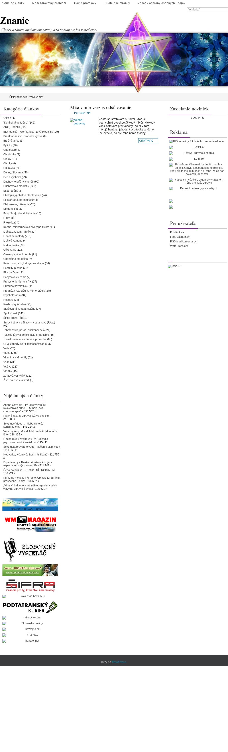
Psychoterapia (12, 295)
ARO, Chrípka (11, 127)
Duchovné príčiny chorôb (18, 181)
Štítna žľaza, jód (13, 317)
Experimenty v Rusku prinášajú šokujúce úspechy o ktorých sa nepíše (28, 464)
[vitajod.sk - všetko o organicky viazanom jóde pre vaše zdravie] (197, 181)
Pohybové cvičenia (14, 277)
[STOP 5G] (30, 635)
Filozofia (8, 222)
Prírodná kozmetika (15, 286)
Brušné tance (11, 140)
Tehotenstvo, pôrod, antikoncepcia (24, 330)
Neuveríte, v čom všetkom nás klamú (25, 454)
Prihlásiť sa (177, 232)
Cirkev (7, 159)
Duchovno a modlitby (16, 186)
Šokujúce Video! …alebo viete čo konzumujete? (23, 425)
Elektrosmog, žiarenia (16, 204)
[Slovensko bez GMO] (30, 596)
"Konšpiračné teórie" (15, 122)
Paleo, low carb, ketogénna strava (23, 263)
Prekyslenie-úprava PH (17, 281)
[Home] (3, 97)
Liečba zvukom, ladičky (17, 231)
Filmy (6, 218)
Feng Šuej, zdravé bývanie (19, 213)
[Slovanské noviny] (30, 623)
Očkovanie (9, 249)
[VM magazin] (30, 523)
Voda (6, 362)
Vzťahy (7, 371)
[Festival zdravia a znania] (197, 153)
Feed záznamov (179, 236)
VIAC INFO (197, 118)
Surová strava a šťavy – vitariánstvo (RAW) (29, 322)
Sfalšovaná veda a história (19, 308)
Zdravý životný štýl (14, 375)
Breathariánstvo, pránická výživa (23, 136)
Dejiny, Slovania (13, 172)
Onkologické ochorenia (17, 254)
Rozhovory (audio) (14, 304)
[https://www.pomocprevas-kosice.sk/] (30, 504)
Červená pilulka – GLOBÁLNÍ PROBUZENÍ (29, 470)
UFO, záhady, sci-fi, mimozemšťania (25, 344)
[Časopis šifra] (30, 585)
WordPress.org (179, 246)
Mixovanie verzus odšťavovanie (100, 107)
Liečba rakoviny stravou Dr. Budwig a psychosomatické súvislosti (25, 440)
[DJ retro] (197, 159)
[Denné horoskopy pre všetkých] (197, 188)
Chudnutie (9, 154)
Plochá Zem (10, 272)
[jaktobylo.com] (30, 618)
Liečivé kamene (12, 240)
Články (7, 163)
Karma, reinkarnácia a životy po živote (26, 227)
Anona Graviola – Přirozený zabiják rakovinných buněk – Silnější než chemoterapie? (24, 408)
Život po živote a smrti (16, 380)
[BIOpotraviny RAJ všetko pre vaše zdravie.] (197, 141)
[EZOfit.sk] (197, 147)
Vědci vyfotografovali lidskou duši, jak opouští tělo (30, 433)
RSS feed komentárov (183, 241)
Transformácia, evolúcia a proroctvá (25, 339)
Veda (6, 348)
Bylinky (7, 145)
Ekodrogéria (10, 190)
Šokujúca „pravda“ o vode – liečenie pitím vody (31, 446)
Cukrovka (9, 168)
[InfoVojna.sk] (30, 629)
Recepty (8, 299)
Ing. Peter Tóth (82, 113)
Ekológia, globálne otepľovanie (22, 195)
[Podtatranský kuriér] (30, 607)
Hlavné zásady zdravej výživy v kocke (26, 415)
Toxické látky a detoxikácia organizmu (26, 334)
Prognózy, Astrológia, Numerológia (24, 290)
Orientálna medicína (15, 258)
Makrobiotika (11, 245)
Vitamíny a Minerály (15, 357)
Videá (6, 352)
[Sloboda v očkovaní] (30, 570)
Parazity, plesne (12, 268)
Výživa (7, 366)
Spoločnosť (10, 313)
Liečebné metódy (13, 236)
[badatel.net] (30, 641)
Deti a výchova (12, 177)
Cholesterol (10, 149)
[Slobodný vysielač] (30, 549)
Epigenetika (10, 208)
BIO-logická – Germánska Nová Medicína (28, 131)
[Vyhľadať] (226, 10)
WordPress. (119, 662)
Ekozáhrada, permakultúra (19, 199)
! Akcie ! (7, 118)
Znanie (14, 20)
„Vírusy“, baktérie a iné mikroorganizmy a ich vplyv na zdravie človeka (30, 487)
